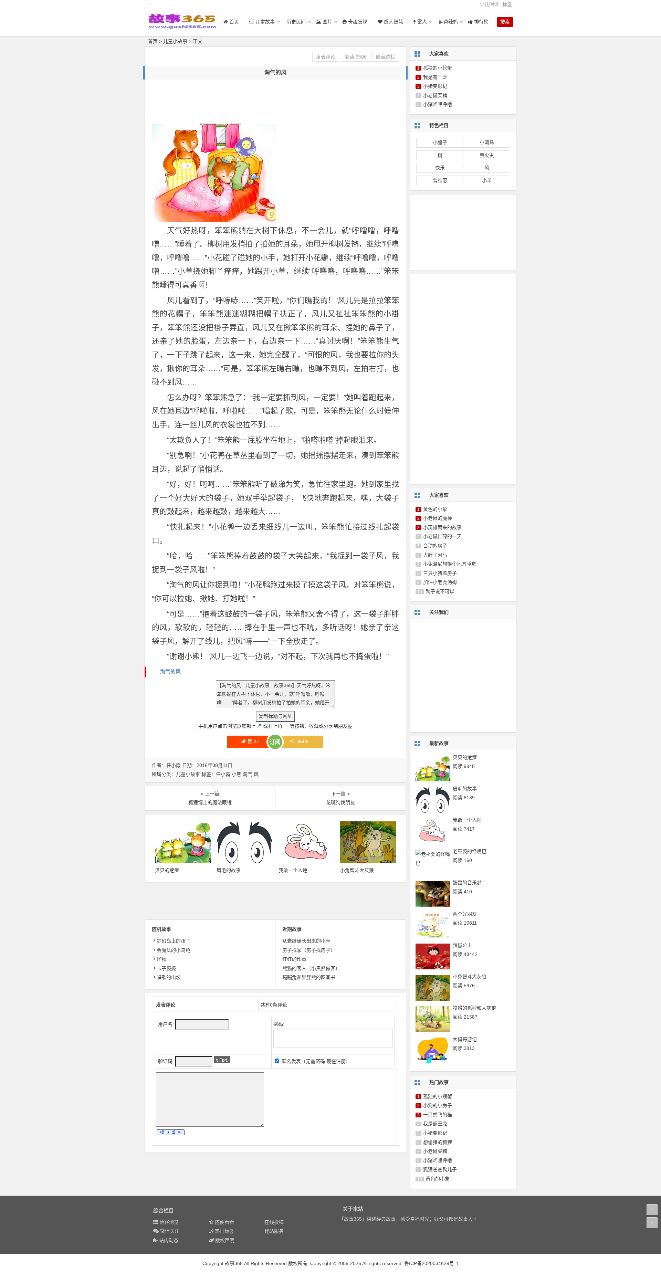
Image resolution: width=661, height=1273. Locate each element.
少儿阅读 (489, 4)
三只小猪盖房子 (440, 573)
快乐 (440, 167)
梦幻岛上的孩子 (173, 941)
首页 (153, 41)
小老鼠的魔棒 (437, 518)
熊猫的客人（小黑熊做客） (311, 968)
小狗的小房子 (437, 1105)
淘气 (247, 774)
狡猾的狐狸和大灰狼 (474, 1008)
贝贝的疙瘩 (167, 870)
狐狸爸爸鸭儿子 (440, 1169)
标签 (507, 4)
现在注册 (336, 1061)
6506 (302, 741)
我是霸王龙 (435, 77)
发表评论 (325, 57)
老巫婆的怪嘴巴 (469, 851)
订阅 (275, 742)
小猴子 (440, 142)
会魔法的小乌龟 (173, 950)
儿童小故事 (175, 41)
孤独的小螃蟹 (437, 68)
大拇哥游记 (465, 1039)
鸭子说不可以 (440, 591)
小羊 (487, 180)
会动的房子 (435, 545)
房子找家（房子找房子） (308, 950)
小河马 (487, 142)
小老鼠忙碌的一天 (442, 536)
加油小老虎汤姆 (440, 582)
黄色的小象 (435, 509)
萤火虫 (487, 155)
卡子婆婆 (166, 968)
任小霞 (223, 774)
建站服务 (274, 1231)
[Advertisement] (277, 101)
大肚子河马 (435, 555)
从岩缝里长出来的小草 (306, 941)
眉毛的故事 (229, 870)
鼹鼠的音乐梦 (467, 882)
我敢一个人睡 (293, 870)
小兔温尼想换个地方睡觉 (449, 564)
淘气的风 (170, 671)
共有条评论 (273, 1005)
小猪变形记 (435, 86)
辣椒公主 (462, 945)
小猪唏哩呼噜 (437, 104)
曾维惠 (440, 180)
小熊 (236, 774)
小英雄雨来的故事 (442, 527)
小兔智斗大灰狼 (357, 870)
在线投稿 (274, 1222)
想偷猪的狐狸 (437, 1142)
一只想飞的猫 (437, 1114)
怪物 (161, 959)
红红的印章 (294, 959)
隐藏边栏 (385, 57)
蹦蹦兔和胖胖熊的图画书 (308, 977)
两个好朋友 (465, 914)
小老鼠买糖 (435, 95)
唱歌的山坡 (169, 977)
